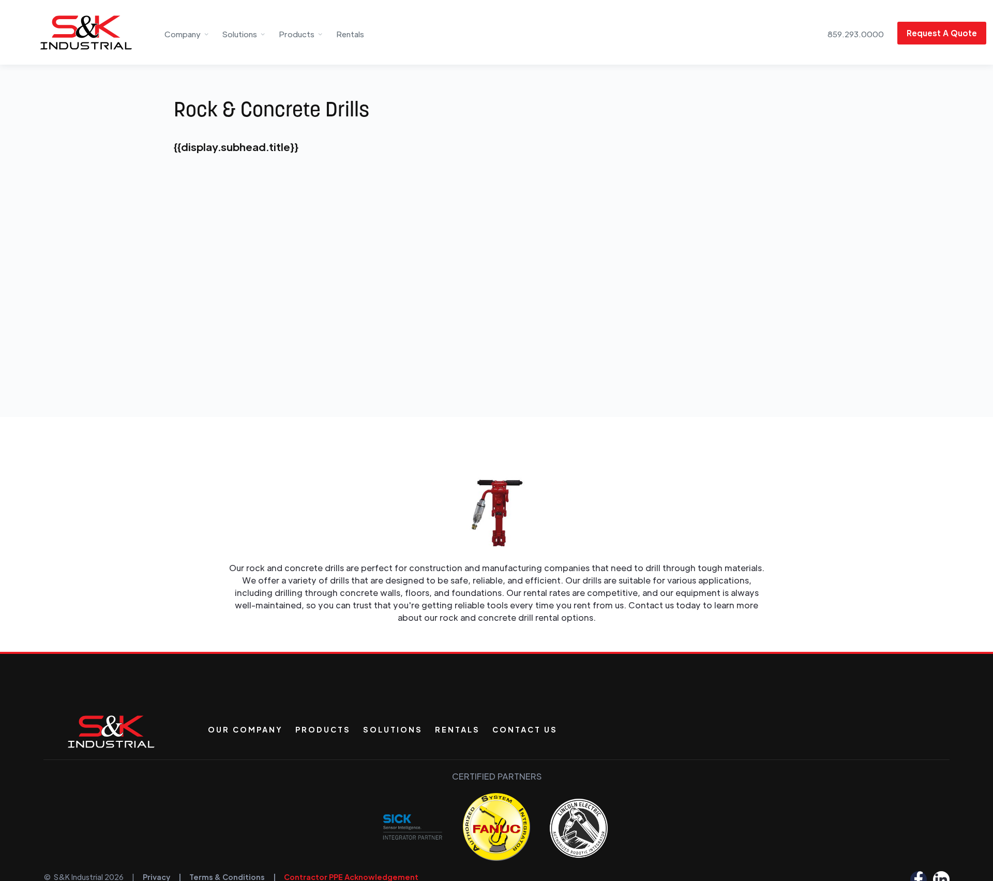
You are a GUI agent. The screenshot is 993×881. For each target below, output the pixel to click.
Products (323, 729)
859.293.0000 (856, 34)
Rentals (350, 34)
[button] (187, 32)
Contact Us (525, 729)
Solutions (393, 729)
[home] (70, 32)
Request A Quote (942, 33)
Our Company (245, 729)
